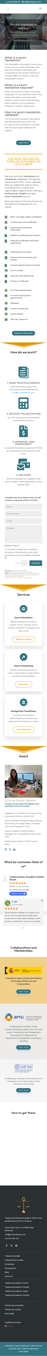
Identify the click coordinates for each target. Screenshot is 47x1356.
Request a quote (23, 639)
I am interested (24, 729)
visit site (23, 992)
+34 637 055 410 (14, 2)
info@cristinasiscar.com (23, 392)
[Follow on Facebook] (7, 1246)
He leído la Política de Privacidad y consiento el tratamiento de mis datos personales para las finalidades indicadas (22, 552)
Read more (24, 684)
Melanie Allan (19, 902)
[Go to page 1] (21, 927)
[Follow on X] (11, 1246)
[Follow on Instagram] (16, 1246)
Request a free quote (23, 333)
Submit (36, 563)
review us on (17, 893)
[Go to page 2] (23, 927)
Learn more (23, 143)
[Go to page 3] (25, 927)
